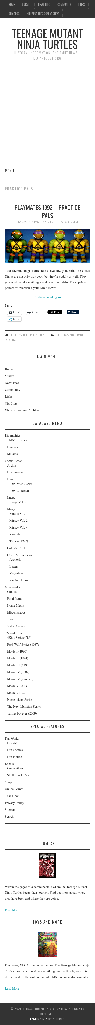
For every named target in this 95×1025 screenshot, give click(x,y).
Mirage (11, 509)
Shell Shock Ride (18, 775)
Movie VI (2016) (18, 692)
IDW (10, 479)
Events (9, 763)
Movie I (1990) (17, 651)
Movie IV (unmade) (20, 679)
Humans (12, 447)
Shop (8, 782)
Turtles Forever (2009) (22, 713)
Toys (42, 335)
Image (11, 497)
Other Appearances (19, 555)
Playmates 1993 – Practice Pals (47, 211)
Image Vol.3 (17, 502)
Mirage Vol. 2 (18, 520)
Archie (11, 465)
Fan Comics (15, 750)
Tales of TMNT (19, 541)
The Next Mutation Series (24, 706)
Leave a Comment (68, 222)
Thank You (12, 796)
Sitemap (10, 809)
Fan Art (12, 743)
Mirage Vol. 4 (18, 527)
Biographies (12, 435)
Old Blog (14, 13)
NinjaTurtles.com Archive (43, 13)
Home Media (15, 605)
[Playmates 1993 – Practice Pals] (47, 246)
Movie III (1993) (18, 665)
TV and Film (13, 633)
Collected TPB (16, 548)
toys (13, 340)
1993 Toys (16, 335)
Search (9, 816)
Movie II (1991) (17, 658)
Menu (9, 171)
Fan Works (12, 738)
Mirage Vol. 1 (18, 513)
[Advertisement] (47, 115)
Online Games (14, 789)
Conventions (15, 768)
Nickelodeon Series (19, 699)
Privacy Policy (14, 802)
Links (81, 4)
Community (64, 4)
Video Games (16, 626)
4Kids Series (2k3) (19, 637)
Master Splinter (43, 222)
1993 (58, 335)
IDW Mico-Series (20, 484)
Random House (19, 580)
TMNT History (17, 440)
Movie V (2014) (17, 686)
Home (12, 4)
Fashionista (39, 1019)
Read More (12, 910)
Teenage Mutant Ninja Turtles (47, 38)
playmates (68, 335)
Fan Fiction (14, 757)
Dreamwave (15, 472)
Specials (14, 534)
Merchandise (31, 335)
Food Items (14, 598)
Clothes (12, 591)
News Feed (44, 4)
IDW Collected (19, 490)
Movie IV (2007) (18, 672)
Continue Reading (47, 297)
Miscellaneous (16, 612)
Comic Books (13, 461)
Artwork (15, 559)
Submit (26, 4)
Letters (13, 566)
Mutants (12, 454)
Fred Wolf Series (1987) (23, 644)
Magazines (16, 573)
